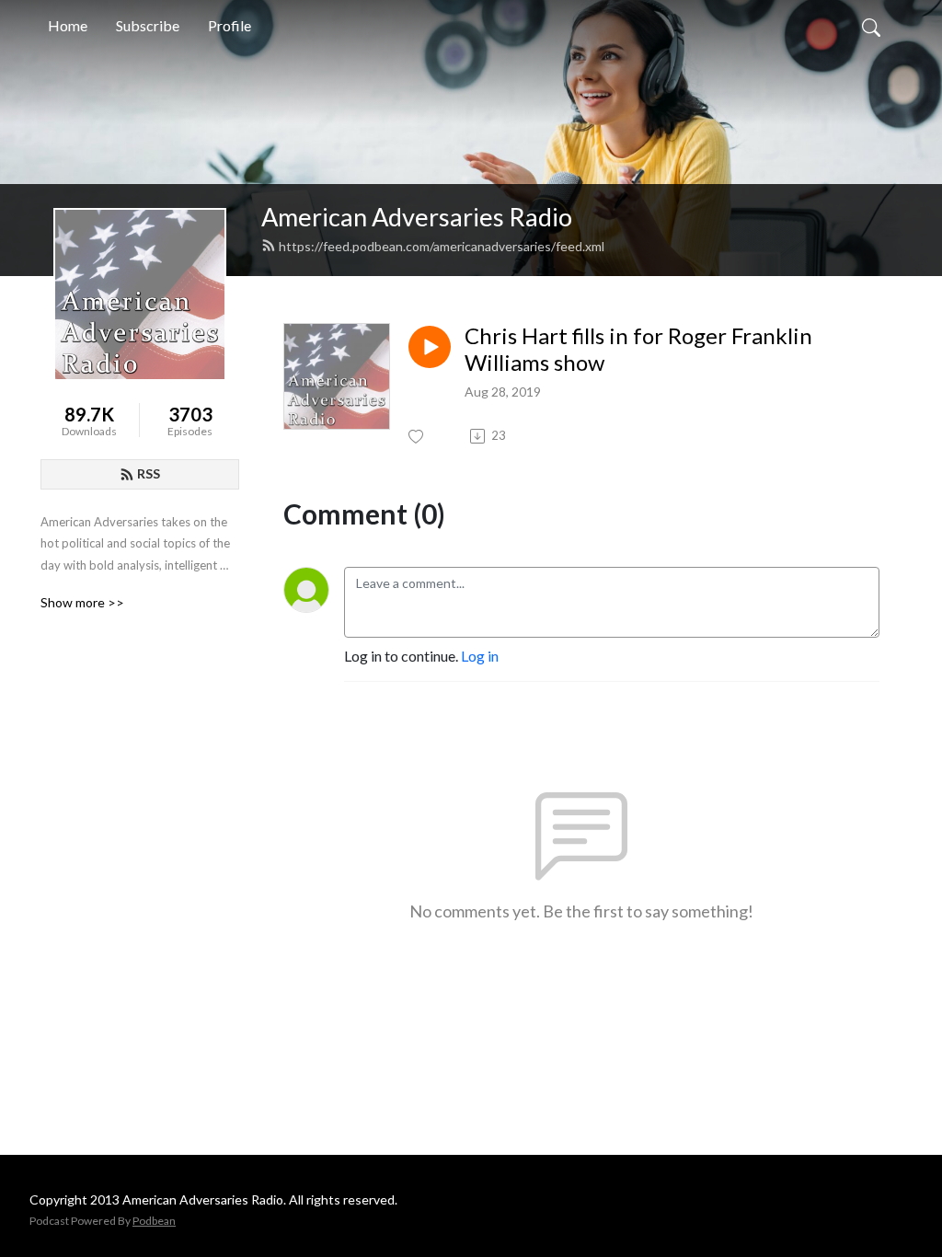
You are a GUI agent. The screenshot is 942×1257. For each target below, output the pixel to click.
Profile (229, 25)
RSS (148, 473)
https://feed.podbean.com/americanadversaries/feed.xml (441, 246)
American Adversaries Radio (416, 217)
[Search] (871, 25)
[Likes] (417, 436)
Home (67, 25)
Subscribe (147, 25)
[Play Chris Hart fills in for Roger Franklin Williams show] (429, 347)
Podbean (154, 1221)
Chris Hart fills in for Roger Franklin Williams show (638, 349)
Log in (480, 655)
